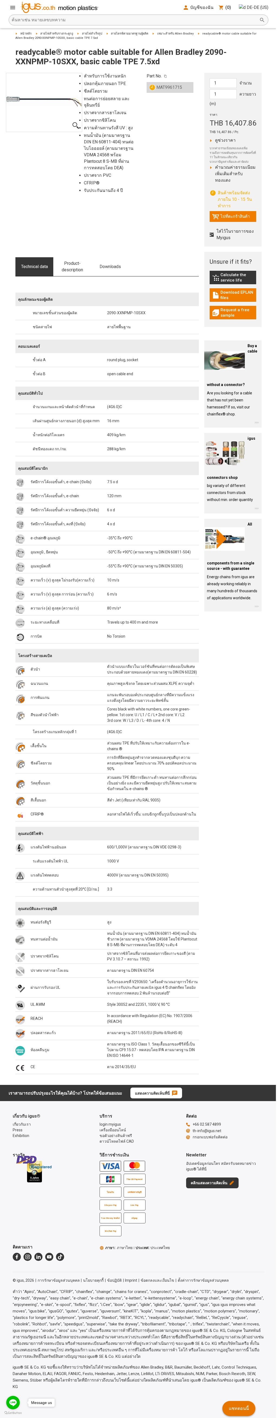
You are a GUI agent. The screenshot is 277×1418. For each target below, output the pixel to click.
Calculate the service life (234, 277)
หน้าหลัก (26, 33)
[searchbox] (134, 20)
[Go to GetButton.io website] (13, 1412)
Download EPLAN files (234, 295)
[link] (233, 279)
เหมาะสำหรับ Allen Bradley (175, 33)
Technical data (34, 266)
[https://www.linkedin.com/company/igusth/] (38, 1257)
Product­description (72, 266)
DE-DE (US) (257, 7)
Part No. (154, 76)
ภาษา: (119, 1248)
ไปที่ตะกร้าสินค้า (231, 218)
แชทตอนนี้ (239, 1408)
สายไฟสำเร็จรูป (92, 33)
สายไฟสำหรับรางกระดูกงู (56, 33)
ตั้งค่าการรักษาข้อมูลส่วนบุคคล (203, 1280)
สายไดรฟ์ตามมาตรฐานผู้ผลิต (129, 33)
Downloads (110, 266)
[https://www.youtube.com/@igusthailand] (49, 1257)
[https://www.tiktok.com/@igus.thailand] (60, 1257)
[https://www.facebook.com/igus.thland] (17, 1257)
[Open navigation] (13, 7)
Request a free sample (234, 312)
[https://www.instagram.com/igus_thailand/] (28, 1257)
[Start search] (262, 20)
